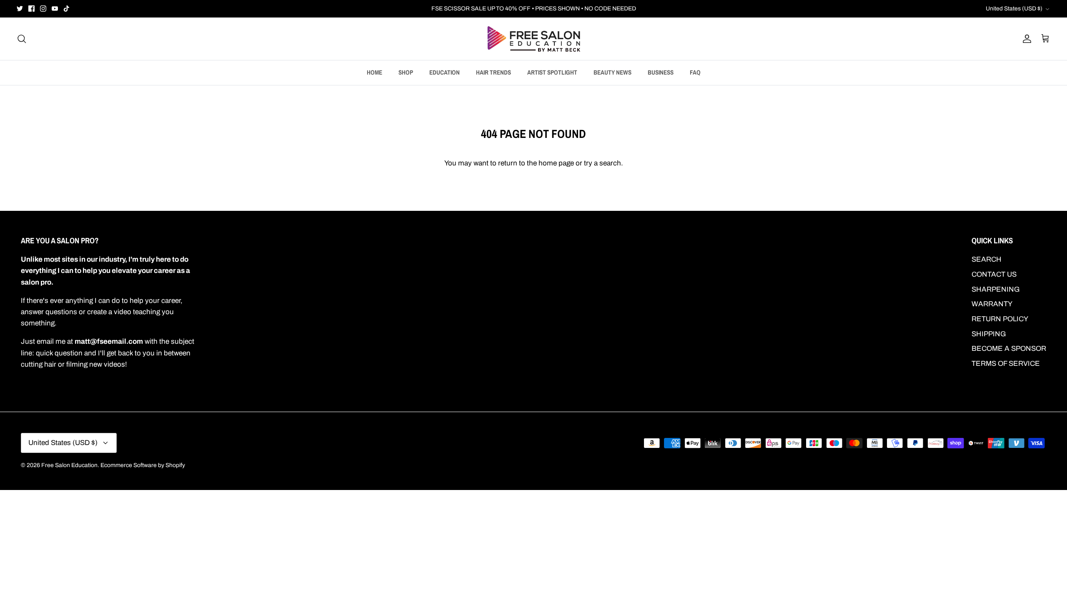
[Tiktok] (66, 8)
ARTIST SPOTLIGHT (552, 72)
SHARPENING (996, 289)
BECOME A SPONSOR (1009, 348)
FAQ (695, 72)
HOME (374, 72)
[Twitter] (20, 8)
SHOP (405, 72)
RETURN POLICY (1000, 319)
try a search (602, 163)
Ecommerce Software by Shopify (142, 465)
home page (556, 163)
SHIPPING (989, 334)
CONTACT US (994, 274)
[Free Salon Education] (534, 39)
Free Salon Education (69, 465)
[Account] (1025, 39)
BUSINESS (661, 72)
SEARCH (987, 259)
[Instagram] (43, 8)
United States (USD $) (1014, 8)
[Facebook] (31, 8)
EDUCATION (444, 72)
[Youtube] (55, 8)
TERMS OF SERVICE (1006, 364)
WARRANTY (992, 304)
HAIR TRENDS (493, 72)
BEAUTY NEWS (612, 72)
